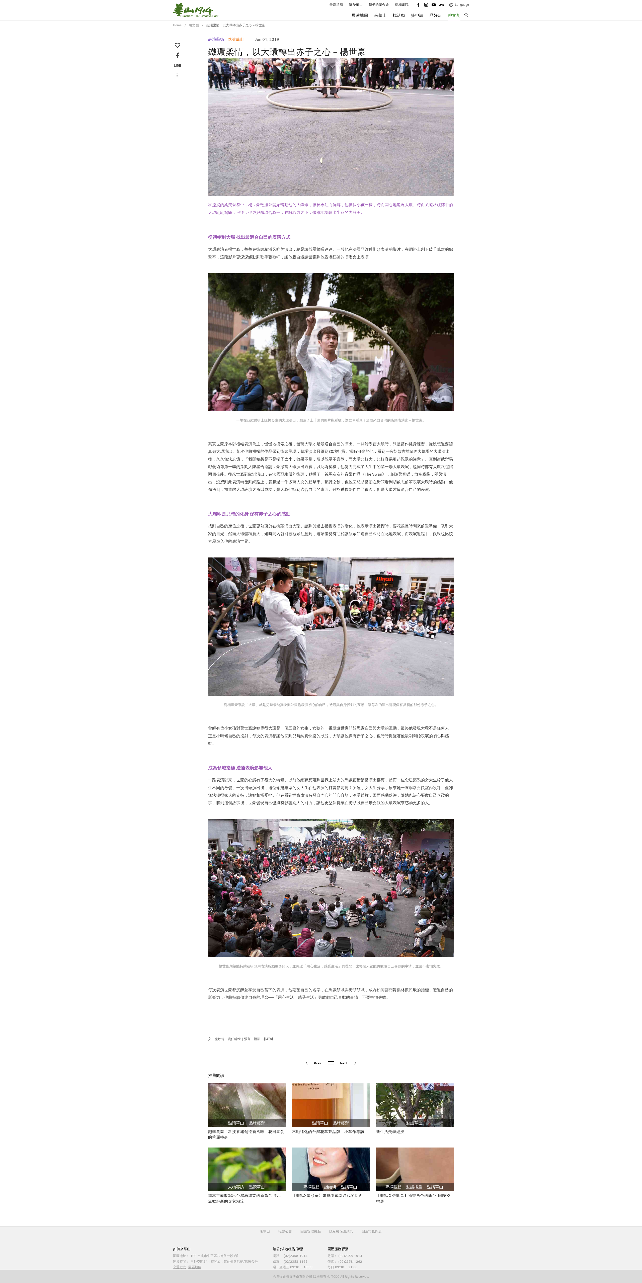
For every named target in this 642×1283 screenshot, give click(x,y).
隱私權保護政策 (341, 1231)
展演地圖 (360, 15)
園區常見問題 (372, 1231)
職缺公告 (285, 1231)
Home (177, 25)
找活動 (399, 15)
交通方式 (179, 1267)
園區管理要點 (310, 1231)
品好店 (436, 15)
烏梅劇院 (402, 4)
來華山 (265, 1231)
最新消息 (336, 4)
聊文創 (454, 15)
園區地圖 (194, 1267)
